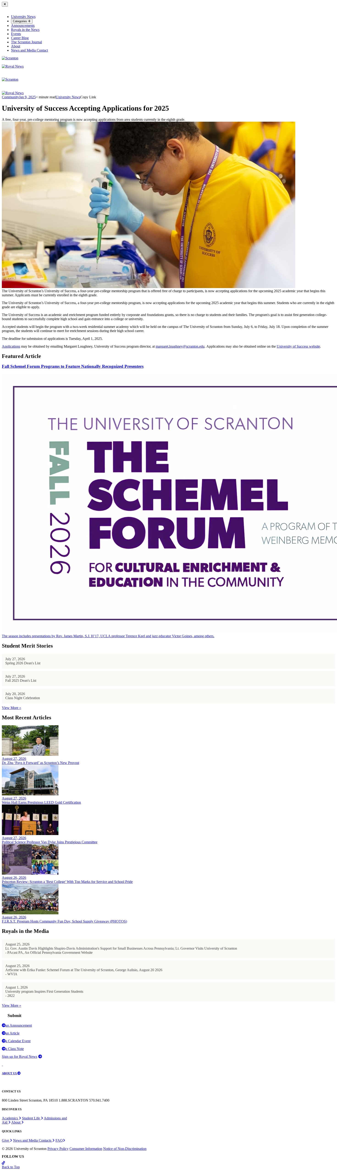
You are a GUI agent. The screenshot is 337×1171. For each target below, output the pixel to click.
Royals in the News (25, 30)
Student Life (31, 1118)
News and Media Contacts (32, 1140)
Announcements (23, 25)
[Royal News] (13, 66)
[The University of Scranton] (10, 58)
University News (23, 17)
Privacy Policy (58, 1149)
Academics (10, 1118)
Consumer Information (85, 1149)
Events (16, 34)
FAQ (59, 1140)
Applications (11, 346)
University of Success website (298, 346)
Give (6, 1140)
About (15, 46)
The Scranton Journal (26, 42)
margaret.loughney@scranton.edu (180, 346)
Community (10, 97)
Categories (20, 21)
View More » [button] (11, 708)
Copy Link (88, 97)
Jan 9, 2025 (27, 97)
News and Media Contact (29, 50)
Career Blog (20, 38)
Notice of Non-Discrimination (124, 1149)
